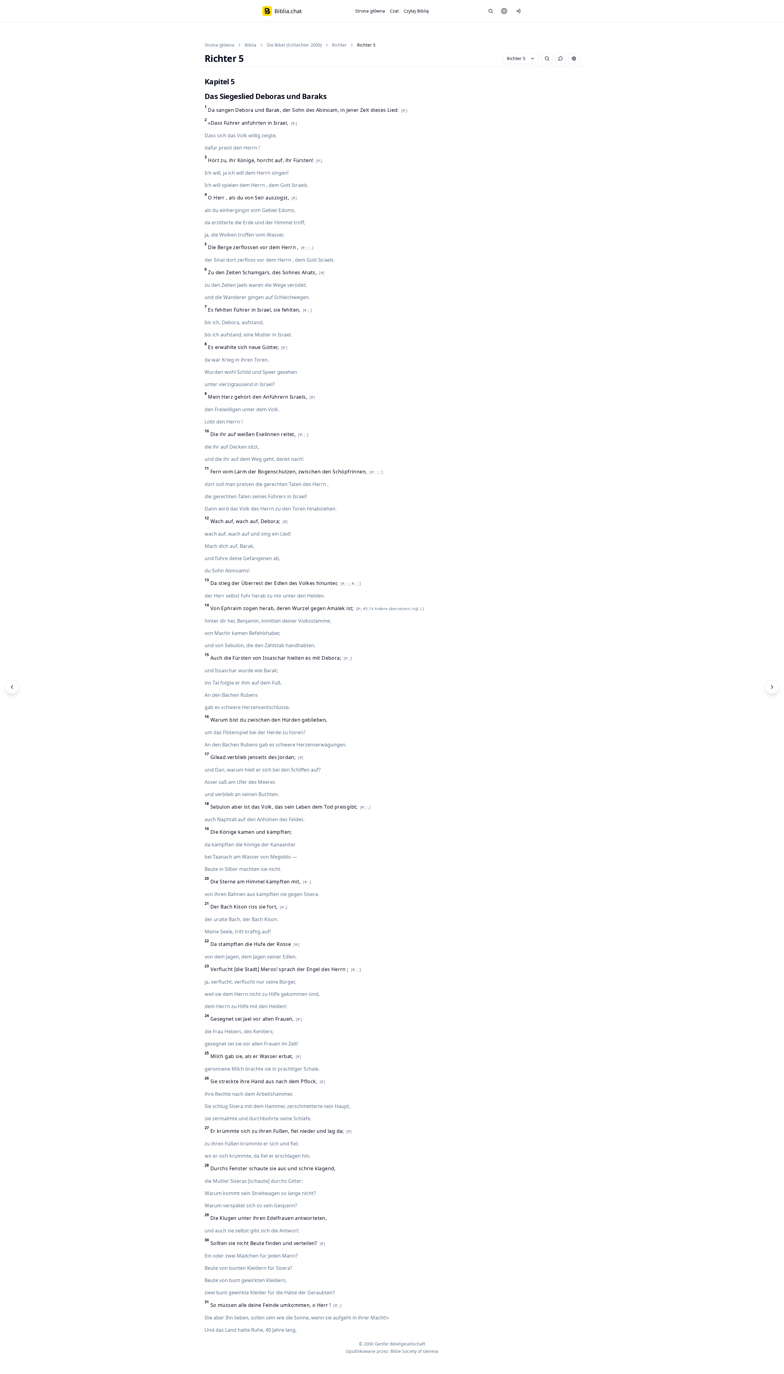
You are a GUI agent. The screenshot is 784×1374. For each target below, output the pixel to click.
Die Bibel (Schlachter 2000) (294, 45)
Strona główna (370, 11)
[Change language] (504, 11)
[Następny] (772, 687)
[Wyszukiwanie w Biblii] (490, 11)
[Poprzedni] (12, 687)
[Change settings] (573, 58)
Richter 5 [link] (366, 45)
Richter (339, 45)
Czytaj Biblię (416, 11)
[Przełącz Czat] (560, 58)
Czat (394, 11)
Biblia (250, 45)
